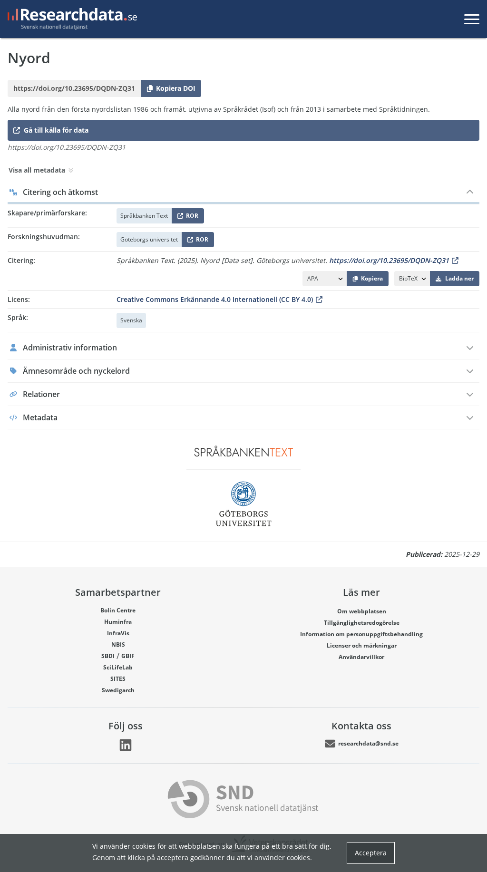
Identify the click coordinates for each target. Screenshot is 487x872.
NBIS (118, 644)
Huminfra (118, 622)
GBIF (128, 656)
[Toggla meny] (471, 19)
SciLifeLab (118, 667)
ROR (190, 217)
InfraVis (118, 633)
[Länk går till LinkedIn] (125, 745)
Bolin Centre (118, 610)
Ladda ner (459, 278)
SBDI (108, 656)
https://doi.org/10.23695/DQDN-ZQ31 (389, 260)
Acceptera (371, 852)
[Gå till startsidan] (70, 19)
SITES (118, 679)
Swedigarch (118, 690)
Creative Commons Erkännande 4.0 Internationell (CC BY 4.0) (215, 299)
